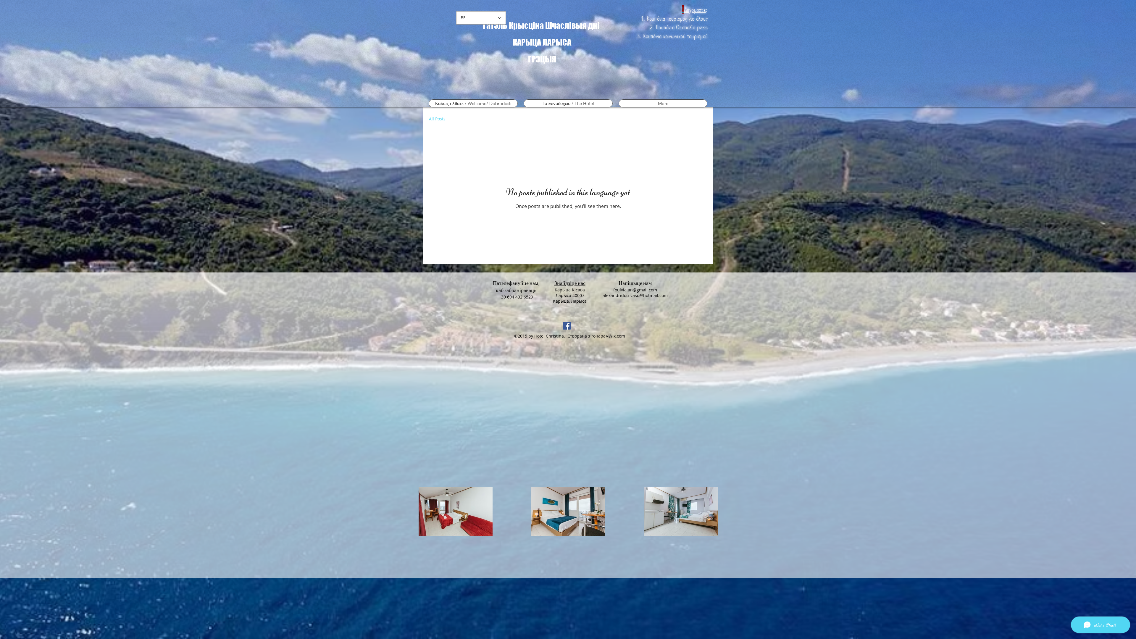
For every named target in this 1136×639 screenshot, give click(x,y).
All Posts (437, 119)
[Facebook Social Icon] (567, 326)
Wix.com (617, 336)
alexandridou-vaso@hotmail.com (635, 295)
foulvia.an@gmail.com (635, 290)
